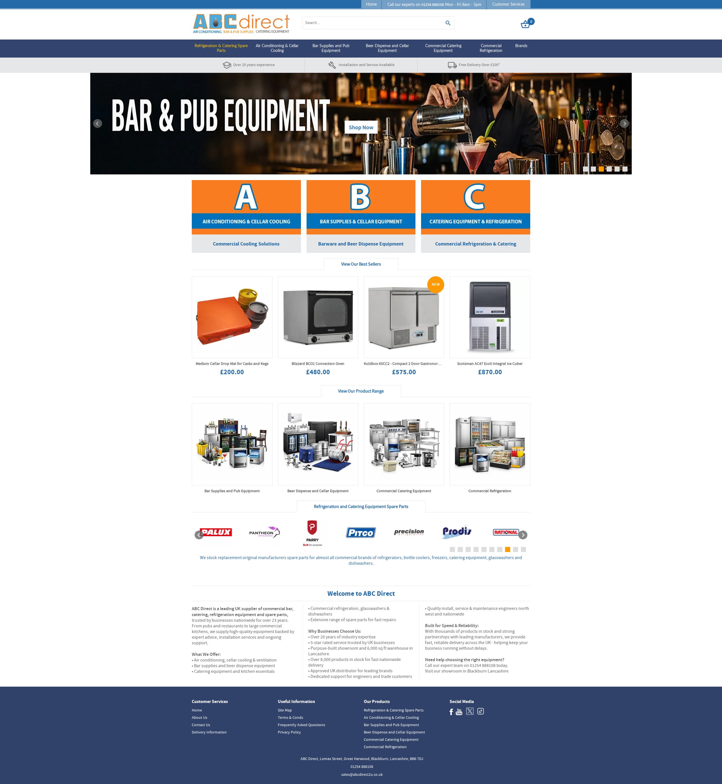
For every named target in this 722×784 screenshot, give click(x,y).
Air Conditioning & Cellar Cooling (277, 48)
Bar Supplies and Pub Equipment (330, 48)
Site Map (285, 710)
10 (523, 549)
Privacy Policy (289, 732)
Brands (521, 46)
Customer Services (508, 4)
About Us (199, 717)
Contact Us (201, 724)
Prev (97, 123)
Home (371, 4)
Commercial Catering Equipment (443, 48)
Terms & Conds (290, 717)
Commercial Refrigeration (491, 48)
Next (624, 123)
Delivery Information (209, 732)
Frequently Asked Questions (301, 724)
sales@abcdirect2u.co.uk (362, 774)
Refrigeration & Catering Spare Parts (221, 48)
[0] (525, 28)
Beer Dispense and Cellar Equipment (387, 48)
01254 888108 (362, 766)
